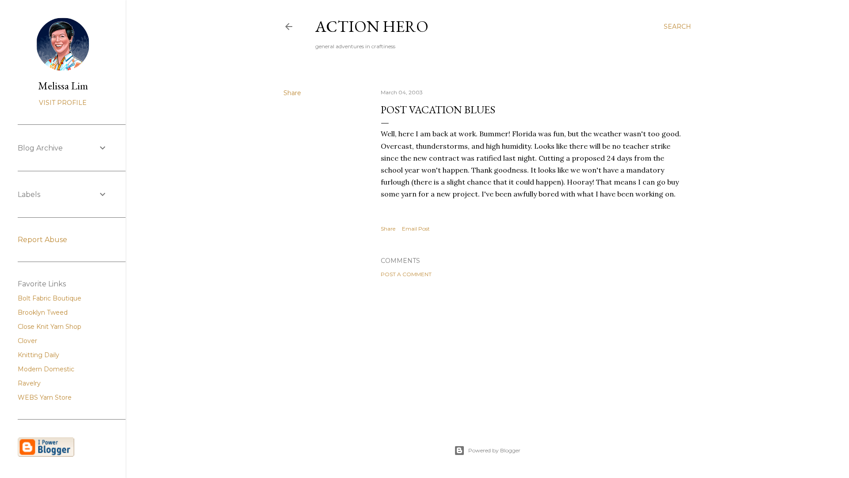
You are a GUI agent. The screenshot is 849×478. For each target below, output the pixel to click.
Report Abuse (42, 239)
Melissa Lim (63, 86)
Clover (27, 341)
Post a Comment (406, 274)
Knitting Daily (38, 355)
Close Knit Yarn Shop (49, 327)
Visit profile (63, 103)
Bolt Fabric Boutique (49, 298)
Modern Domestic (46, 369)
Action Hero (371, 26)
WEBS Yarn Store (45, 397)
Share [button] (292, 93)
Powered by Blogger (494, 450)
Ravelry (29, 383)
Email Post (416, 228)
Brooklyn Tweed (43, 312)
